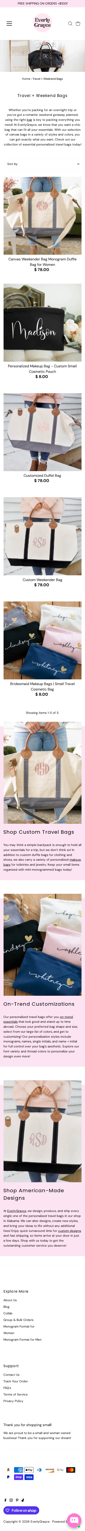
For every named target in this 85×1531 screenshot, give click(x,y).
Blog (6, 1307)
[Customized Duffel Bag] (42, 432)
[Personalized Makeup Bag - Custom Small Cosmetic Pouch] (42, 322)
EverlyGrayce (16, 1211)
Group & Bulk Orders (18, 1320)
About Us (10, 1300)
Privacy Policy (13, 1401)
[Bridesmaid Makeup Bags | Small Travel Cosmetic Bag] (42, 640)
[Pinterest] (17, 1500)
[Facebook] (5, 1500)
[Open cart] (78, 24)
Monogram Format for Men (22, 1340)
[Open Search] (70, 24)
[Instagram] (11, 1500)
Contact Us (11, 1375)
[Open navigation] (12, 23)
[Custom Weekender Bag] (42, 536)
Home (26, 79)
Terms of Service (15, 1394)
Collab (7, 1313)
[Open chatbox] (74, 1520)
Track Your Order (15, 1381)
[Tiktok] (22, 1500)
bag (29, 120)
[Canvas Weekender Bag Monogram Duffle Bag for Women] (42, 216)
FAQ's (7, 1388)
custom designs (69, 1231)
